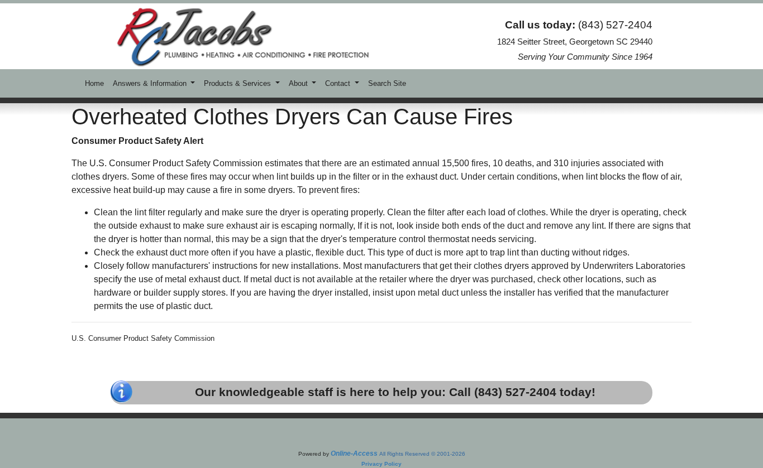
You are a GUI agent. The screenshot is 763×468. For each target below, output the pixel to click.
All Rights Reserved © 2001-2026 (422, 454)
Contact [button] (338, 83)
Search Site (387, 83)
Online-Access (354, 453)
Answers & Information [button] (151, 83)
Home (94, 83)
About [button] (299, 83)
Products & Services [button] (238, 83)
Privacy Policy (381, 464)
